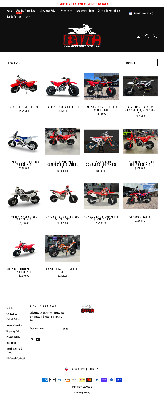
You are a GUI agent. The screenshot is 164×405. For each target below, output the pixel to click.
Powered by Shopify (82, 392)
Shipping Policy (14, 331)
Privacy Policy (13, 336)
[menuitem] (9, 10)
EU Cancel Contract (15, 358)
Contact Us (11, 313)
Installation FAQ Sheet (14, 350)
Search (9, 307)
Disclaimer (11, 342)
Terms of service (14, 325)
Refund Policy (13, 319)
